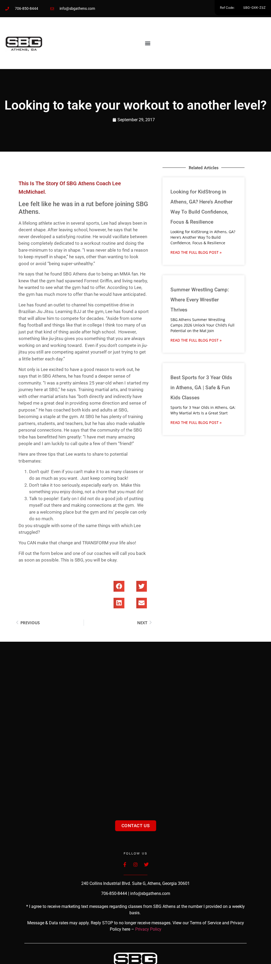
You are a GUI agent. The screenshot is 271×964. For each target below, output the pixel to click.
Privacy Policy (148, 929)
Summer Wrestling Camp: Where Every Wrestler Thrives (199, 300)
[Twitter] (146, 864)
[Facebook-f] (124, 864)
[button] (147, 43)
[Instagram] (135, 864)
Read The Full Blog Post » (196, 252)
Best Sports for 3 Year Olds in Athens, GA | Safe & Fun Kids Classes (201, 387)
